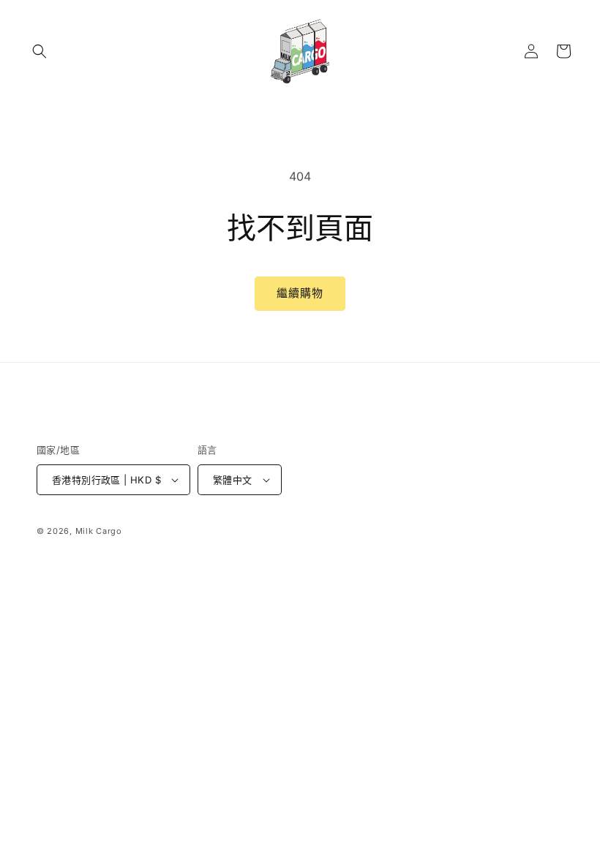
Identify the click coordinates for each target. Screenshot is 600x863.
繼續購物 (300, 293)
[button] (39, 51)
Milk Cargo (98, 531)
